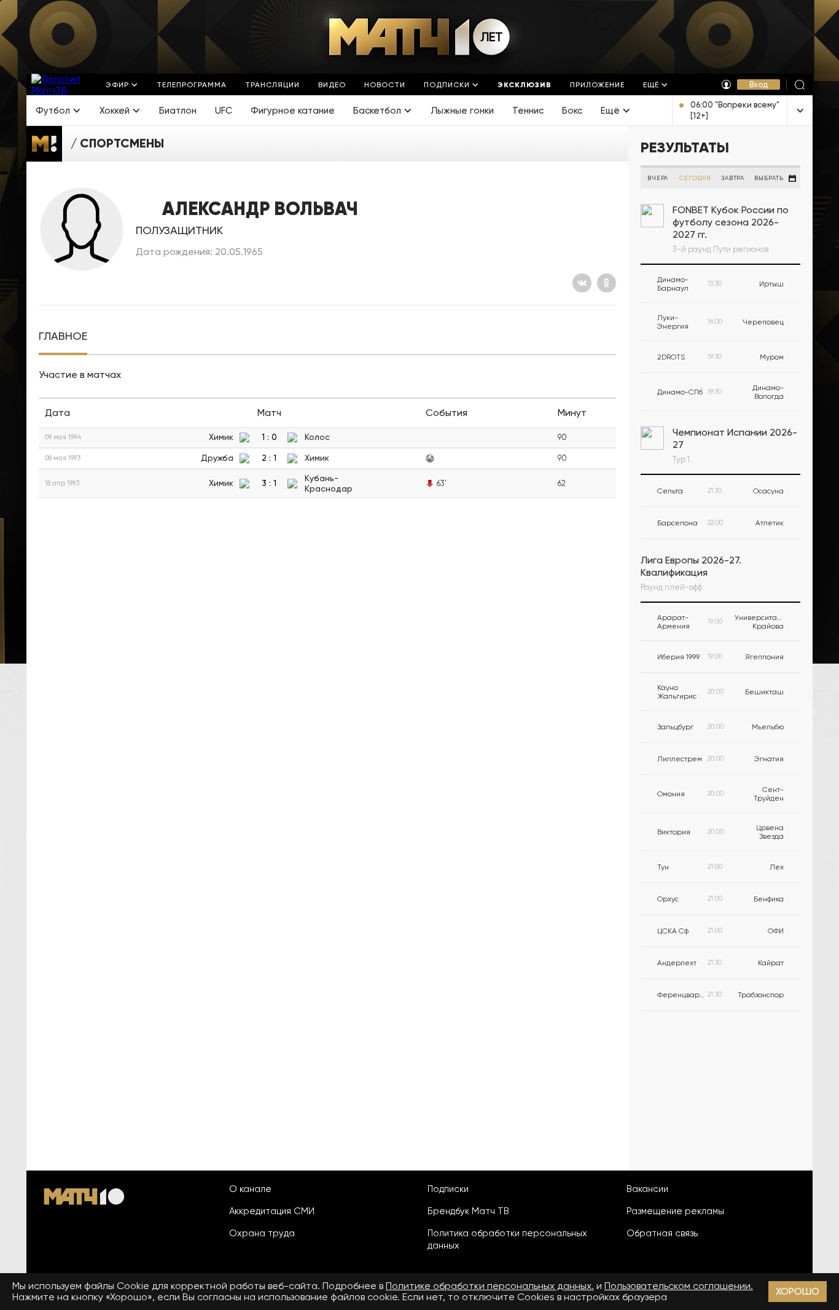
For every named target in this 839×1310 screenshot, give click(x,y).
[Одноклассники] (606, 282)
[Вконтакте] (581, 282)
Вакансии (647, 1188)
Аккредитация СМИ (271, 1211)
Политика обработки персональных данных (507, 1239)
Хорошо (797, 1291)
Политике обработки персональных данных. (490, 1286)
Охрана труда (262, 1233)
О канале (250, 1188)
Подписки (448, 1188)
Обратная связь (662, 1233)
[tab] (63, 336)
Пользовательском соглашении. (678, 1286)
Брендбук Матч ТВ (468, 1211)
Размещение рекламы (675, 1211)
